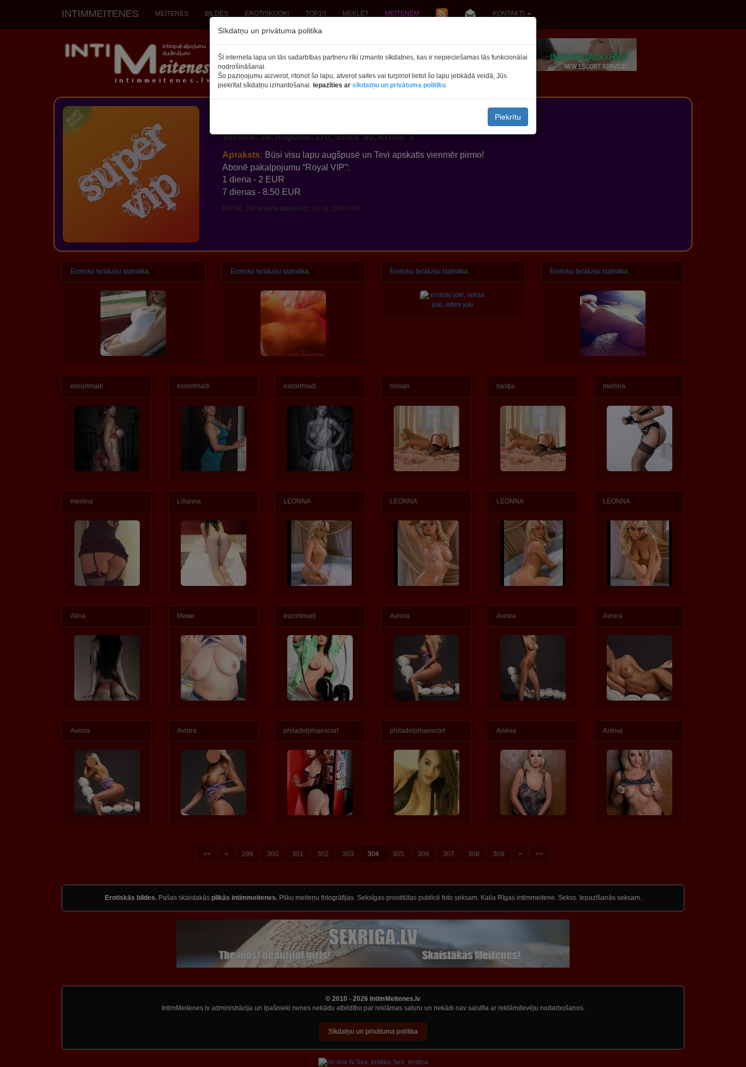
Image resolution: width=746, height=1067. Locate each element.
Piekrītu (508, 116)
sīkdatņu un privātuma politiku (399, 85)
